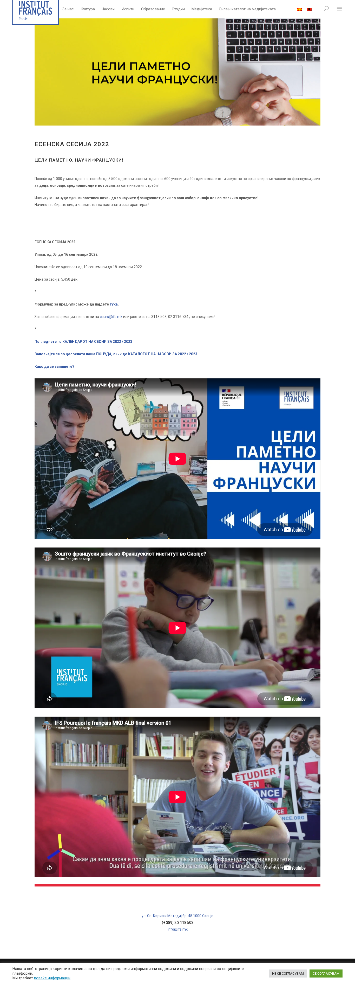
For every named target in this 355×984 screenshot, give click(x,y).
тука (114, 304)
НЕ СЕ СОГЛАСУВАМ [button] (288, 973)
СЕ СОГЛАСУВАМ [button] (326, 973)
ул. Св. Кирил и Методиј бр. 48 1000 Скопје (177, 916)
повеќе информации (52, 978)
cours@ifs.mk (111, 317)
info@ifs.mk (178, 929)
